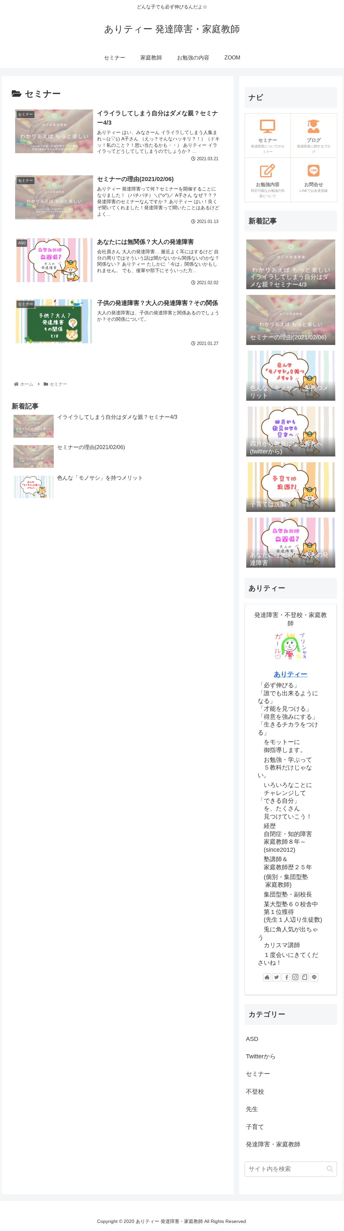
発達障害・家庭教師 (273, 1144)
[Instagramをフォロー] (295, 977)
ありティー (290, 674)
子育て (255, 1127)
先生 (252, 1109)
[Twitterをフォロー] (276, 977)
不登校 (255, 1091)
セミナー (258, 1073)
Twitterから (261, 1056)
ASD (252, 1039)
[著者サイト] (267, 977)
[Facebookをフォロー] (286, 977)
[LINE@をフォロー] (314, 977)
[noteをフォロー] (305, 977)
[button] (330, 1169)
